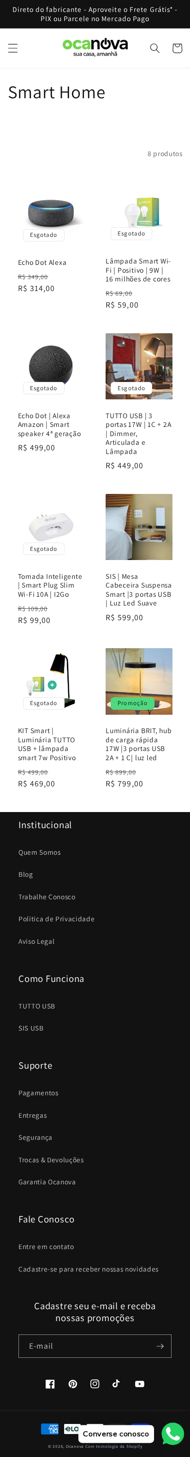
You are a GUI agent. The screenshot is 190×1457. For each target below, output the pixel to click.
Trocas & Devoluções (51, 1159)
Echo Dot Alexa (42, 262)
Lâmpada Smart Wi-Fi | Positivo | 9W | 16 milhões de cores (138, 270)
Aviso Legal (36, 941)
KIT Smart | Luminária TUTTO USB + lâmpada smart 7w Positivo (47, 744)
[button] (12, 48)
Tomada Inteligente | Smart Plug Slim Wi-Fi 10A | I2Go (50, 585)
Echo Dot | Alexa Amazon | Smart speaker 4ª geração (49, 424)
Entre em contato (46, 1246)
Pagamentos (38, 1092)
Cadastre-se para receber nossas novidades (88, 1268)
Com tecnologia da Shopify (113, 1446)
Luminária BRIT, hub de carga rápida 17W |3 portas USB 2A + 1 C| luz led (139, 744)
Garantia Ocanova (47, 1181)
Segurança (35, 1137)
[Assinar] (160, 1346)
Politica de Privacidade (56, 918)
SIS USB (31, 1027)
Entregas (32, 1115)
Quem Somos (39, 852)
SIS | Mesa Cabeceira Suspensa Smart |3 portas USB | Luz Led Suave (139, 590)
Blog (25, 874)
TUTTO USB (36, 1005)
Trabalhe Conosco (47, 896)
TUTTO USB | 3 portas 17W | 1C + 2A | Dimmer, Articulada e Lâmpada (139, 433)
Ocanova (75, 1446)
